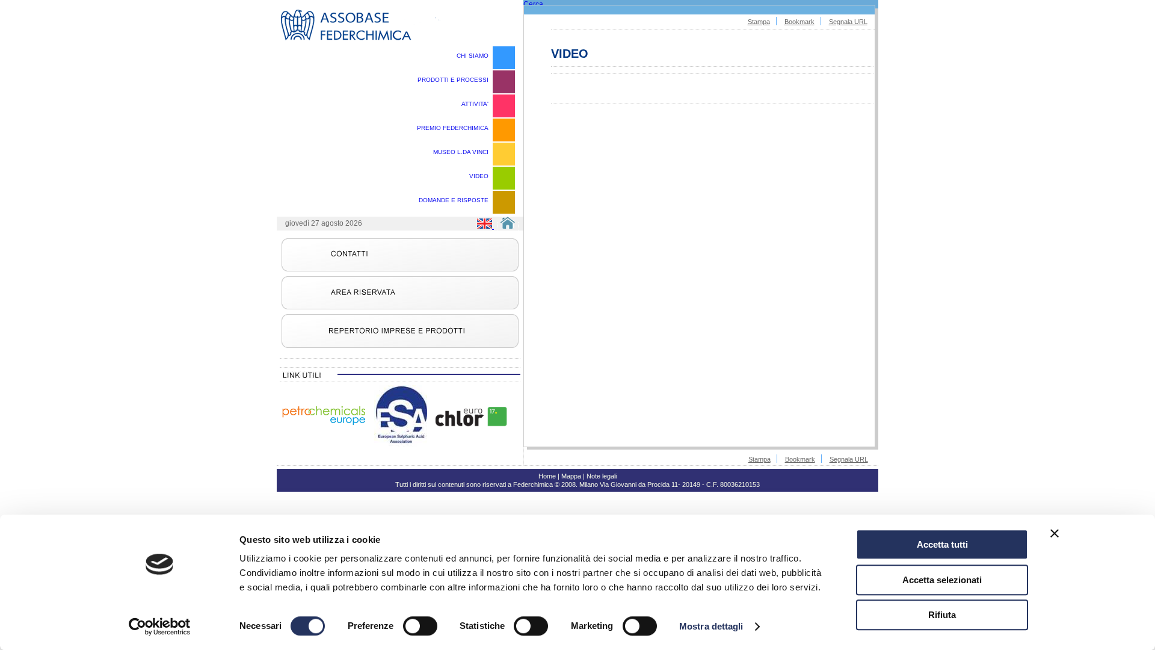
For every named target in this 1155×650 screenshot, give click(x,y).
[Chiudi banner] (1054, 533)
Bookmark (799, 21)
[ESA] (400, 445)
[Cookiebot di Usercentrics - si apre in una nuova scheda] (159, 627)
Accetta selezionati (942, 580)
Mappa (571, 476)
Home (547, 476)
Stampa (759, 21)
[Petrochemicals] (323, 424)
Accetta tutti (942, 544)
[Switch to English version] (485, 226)
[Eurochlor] (471, 424)
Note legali (602, 476)
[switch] (420, 626)
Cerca (533, 4)
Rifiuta (942, 615)
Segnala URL (848, 21)
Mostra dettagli (711, 626)
